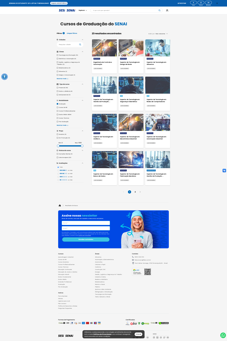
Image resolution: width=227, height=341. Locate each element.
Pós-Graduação (63, 121)
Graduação (62, 104)
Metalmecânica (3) (64, 68)
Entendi (138, 334)
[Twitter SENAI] (164, 337)
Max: (76, 143)
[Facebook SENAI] (161, 337)
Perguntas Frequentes (65, 308)
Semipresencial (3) (64, 94)
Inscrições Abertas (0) (65, 154)
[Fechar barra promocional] (217, 3)
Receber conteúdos (86, 239)
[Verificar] (164, 323)
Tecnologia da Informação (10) (68, 55)
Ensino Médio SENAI (65, 114)
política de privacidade (85, 235)
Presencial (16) (63, 87)
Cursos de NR (63, 107)
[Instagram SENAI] (154, 337)
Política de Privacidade (102, 334)
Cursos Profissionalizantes (67, 111)
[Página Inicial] (60, 205)
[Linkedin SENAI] (157, 337)
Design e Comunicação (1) (67, 75)
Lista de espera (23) (65, 157)
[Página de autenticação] (167, 10)
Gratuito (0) (62, 134)
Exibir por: (151, 33)
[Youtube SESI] (147, 337)
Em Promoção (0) (64, 138)
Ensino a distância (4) (65, 91)
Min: (60, 143)
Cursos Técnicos (64, 118)
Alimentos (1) (63, 71)
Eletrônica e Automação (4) (67, 58)
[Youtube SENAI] (168, 337)
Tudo (61, 167)
